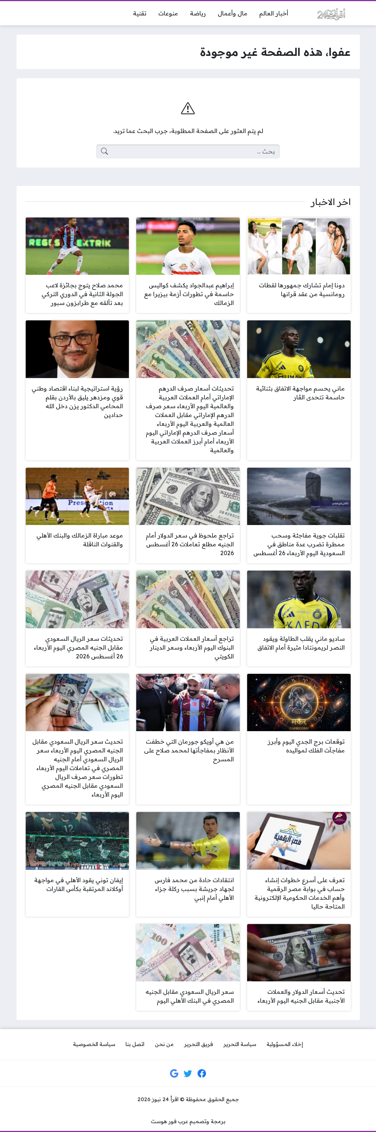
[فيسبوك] (202, 1073)
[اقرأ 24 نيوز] (329, 13)
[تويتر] (188, 1073)
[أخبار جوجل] (174, 1073)
